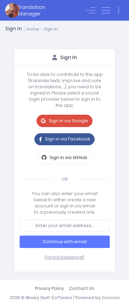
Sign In (51, 29)
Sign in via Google (68, 121)
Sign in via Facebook (67, 139)
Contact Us (81, 288)
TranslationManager (31, 10)
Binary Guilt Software (49, 298)
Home (32, 29)
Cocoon (111, 298)
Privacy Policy (49, 288)
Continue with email (65, 242)
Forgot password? (64, 257)
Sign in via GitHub (68, 157)
